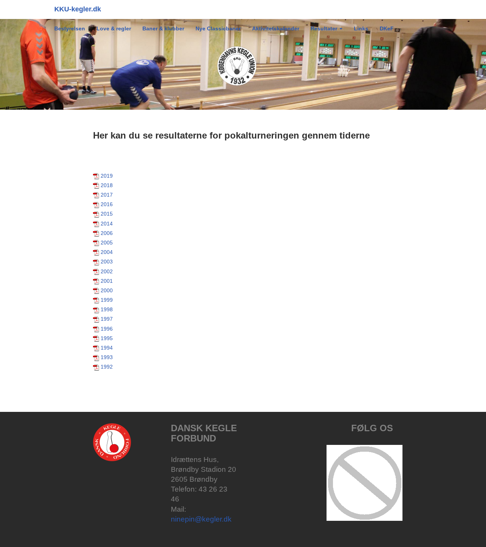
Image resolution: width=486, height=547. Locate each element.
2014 (107, 224)
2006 (107, 233)
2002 (107, 271)
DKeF (387, 28)
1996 (107, 329)
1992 (107, 367)
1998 (107, 309)
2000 (107, 290)
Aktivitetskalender (275, 28)
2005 (107, 243)
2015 (107, 214)
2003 (107, 262)
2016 (107, 204)
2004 (107, 252)
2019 (107, 176)
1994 (107, 348)
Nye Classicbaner (218, 28)
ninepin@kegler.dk (201, 519)
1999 (107, 300)
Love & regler (113, 28)
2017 (107, 195)
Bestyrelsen (69, 28)
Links (361, 28)
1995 (107, 338)
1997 (107, 319)
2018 (107, 185)
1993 (107, 357)
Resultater (325, 28)
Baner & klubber (163, 28)
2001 (107, 281)
